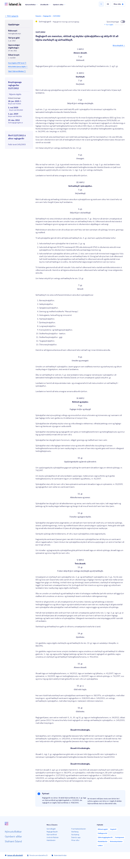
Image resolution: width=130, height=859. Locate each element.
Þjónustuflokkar (30, 5)
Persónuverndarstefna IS (38, 855)
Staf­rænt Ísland (13, 841)
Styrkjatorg (75, 834)
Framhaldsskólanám (78, 829)
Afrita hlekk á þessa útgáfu (17, 66)
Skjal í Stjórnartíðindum (16, 71)
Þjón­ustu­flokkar (13, 831)
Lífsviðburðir (44, 5)
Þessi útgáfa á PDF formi (16, 63)
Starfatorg (74, 832)
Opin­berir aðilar (13, 836)
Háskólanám (51, 840)
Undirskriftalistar (53, 837)
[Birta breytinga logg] (19, 129)
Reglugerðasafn (52, 832)
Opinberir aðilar (58, 5)
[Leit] (101, 4)
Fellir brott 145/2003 (17, 144)
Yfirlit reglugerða (12, 16)
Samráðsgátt (51, 829)
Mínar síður (75, 840)
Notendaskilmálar (60, 855)
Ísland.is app (75, 837)
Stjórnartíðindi (52, 834)
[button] (107, 4)
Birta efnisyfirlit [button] (118, 45)
